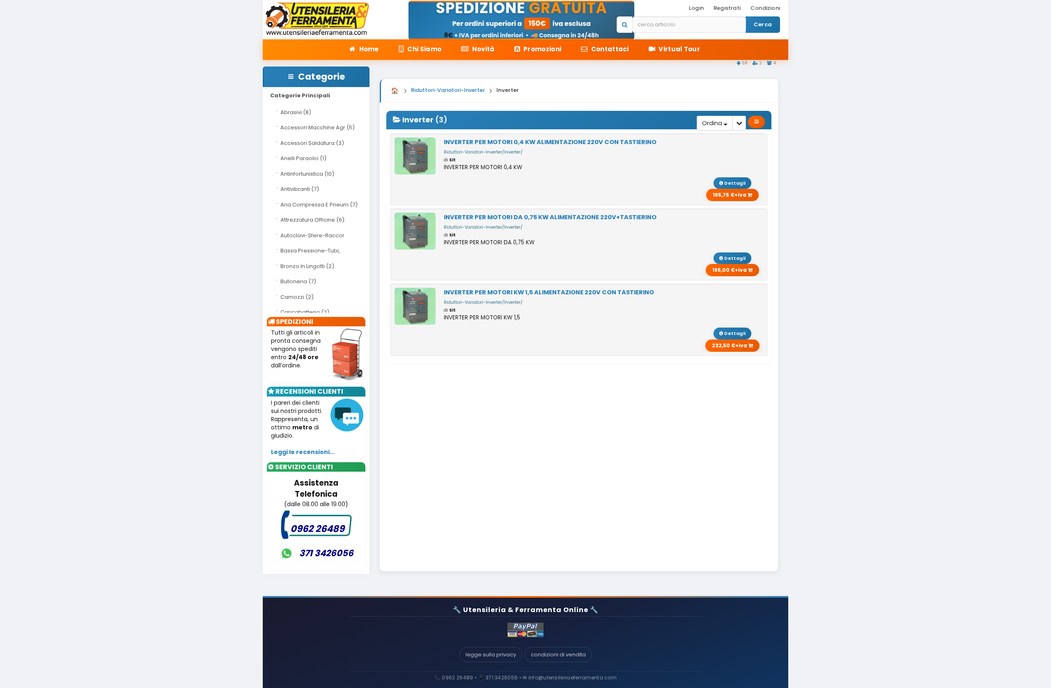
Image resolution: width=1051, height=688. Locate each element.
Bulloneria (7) (298, 281)
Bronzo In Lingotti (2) (307, 266)
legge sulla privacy (491, 654)
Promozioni (541, 49)
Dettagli (734, 183)
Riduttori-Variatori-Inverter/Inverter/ (483, 152)
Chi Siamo (423, 49)
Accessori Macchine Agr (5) (317, 127)
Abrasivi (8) (295, 112)
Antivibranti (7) (299, 189)
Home (368, 49)
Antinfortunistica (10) (307, 174)
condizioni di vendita (558, 654)
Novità (482, 49)
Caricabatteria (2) (304, 312)
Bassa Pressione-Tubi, (310, 251)
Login (696, 8)
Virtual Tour (678, 49)
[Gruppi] (756, 122)
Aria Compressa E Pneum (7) (319, 205)
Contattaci (609, 49)
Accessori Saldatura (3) (312, 143)
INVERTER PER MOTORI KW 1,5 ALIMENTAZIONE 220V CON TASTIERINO (549, 292)
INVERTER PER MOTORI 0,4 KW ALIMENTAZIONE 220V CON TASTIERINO (550, 142)
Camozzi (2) (297, 297)
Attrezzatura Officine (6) (312, 220)
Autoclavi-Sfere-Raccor (312, 235)
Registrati (727, 8)
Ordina (713, 123)
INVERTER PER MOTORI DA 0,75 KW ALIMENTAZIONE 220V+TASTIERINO (550, 217)
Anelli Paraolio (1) (303, 158)
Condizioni (765, 8)
